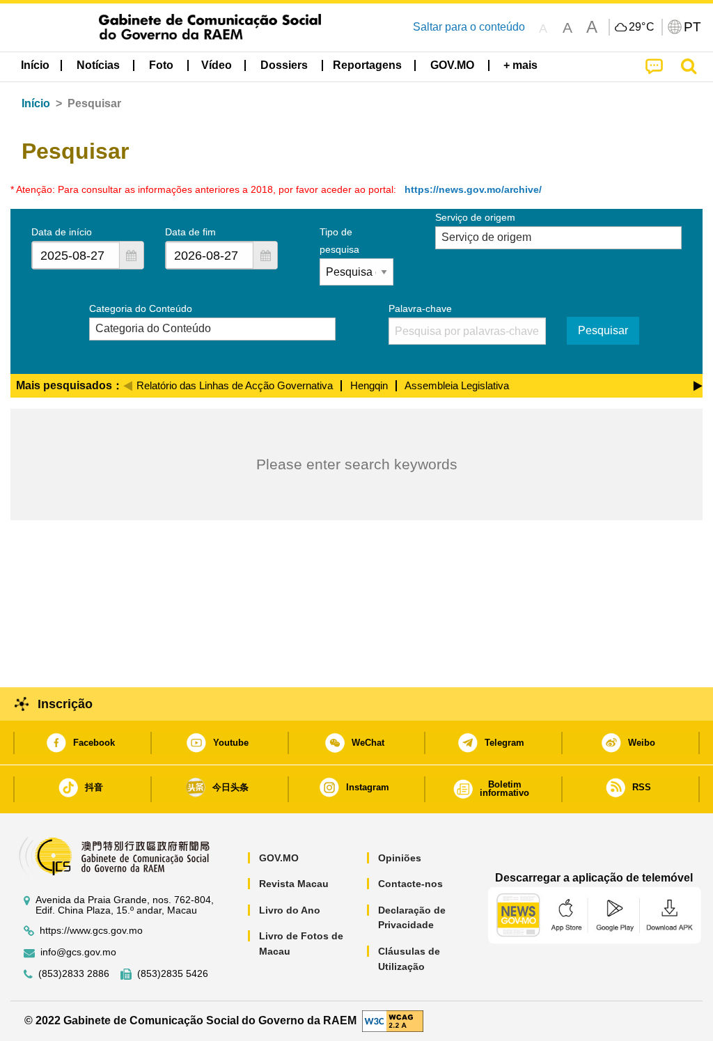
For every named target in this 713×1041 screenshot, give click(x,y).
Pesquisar (603, 330)
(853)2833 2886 (73, 974)
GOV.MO (279, 857)
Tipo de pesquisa (339, 240)
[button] (131, 255)
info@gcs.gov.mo (78, 952)
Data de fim (190, 231)
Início (36, 103)
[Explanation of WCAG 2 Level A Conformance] (392, 1020)
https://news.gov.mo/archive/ (473, 189)
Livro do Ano (289, 910)
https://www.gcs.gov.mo (91, 930)
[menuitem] (98, 65)
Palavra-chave (420, 308)
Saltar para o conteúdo (469, 27)
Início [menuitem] (35, 65)
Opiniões (399, 857)
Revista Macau (294, 883)
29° (642, 27)
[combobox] (76, 255)
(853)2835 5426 (172, 974)
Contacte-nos (410, 883)
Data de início (61, 231)
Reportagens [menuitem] (367, 65)
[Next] (698, 383)
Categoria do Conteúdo (140, 308)
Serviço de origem (475, 217)
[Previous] (127, 383)
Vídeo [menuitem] (216, 65)
